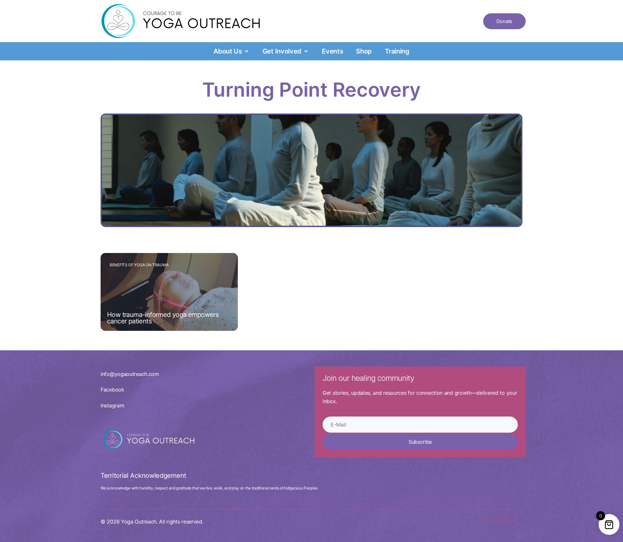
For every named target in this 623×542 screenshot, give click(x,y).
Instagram (112, 405)
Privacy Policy (500, 520)
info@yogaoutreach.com (130, 374)
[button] (231, 51)
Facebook (112, 389)
